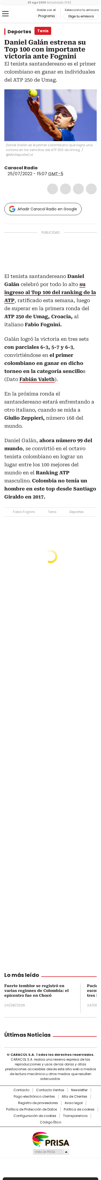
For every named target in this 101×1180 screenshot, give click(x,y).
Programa (46, 16)
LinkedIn (78, 189)
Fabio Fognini (24, 512)
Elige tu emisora (81, 16)
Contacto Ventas (50, 1090)
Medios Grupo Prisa (51, 1152)
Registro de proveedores (38, 1103)
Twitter (65, 189)
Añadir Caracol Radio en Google (47, 209)
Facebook (52, 189)
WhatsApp (91, 189)
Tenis (52, 512)
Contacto (21, 1090)
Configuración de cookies (34, 1116)
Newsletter (79, 1090)
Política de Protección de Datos (31, 1109)
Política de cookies (79, 1109)
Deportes (19, 31)
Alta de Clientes (74, 1096)
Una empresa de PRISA (50, 1138)
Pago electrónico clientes (34, 1096)
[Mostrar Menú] (5, 13)
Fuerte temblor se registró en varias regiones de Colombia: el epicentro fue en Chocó (36, 991)
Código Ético (50, 1122)
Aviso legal (74, 1103)
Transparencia (75, 1116)
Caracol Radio (27, 14)
